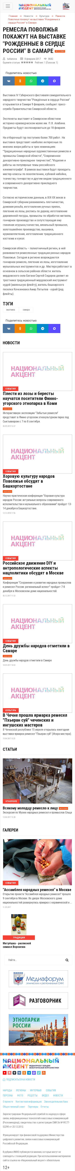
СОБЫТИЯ (51, 1090)
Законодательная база (56, 1101)
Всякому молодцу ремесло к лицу (30, 808)
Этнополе (11, 801)
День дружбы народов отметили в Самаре (36, 648)
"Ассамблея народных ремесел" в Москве (37, 890)
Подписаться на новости (20, 1079)
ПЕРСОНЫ (8, 1095)
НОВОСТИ (58, 1095)
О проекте (8, 1101)
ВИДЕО (45, 1095)
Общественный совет (14, 1106)
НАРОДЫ (7, 1090)
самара (26, 310)
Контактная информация (29, 1101)
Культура (10, 710)
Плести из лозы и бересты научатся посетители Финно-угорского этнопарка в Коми (30, 398)
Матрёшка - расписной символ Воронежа (17, 945)
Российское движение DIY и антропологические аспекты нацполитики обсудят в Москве (33, 568)
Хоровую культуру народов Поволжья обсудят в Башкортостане (29, 481)
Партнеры (33, 1106)
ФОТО (20, 1095)
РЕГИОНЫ (21, 1090)
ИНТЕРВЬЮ (36, 1090)
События (10, 388)
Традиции (19, 937)
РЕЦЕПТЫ (33, 1095)
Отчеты (44, 1106)
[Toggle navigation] (8, 6)
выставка (10, 310)
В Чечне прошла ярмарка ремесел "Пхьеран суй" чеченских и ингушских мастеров (35, 720)
